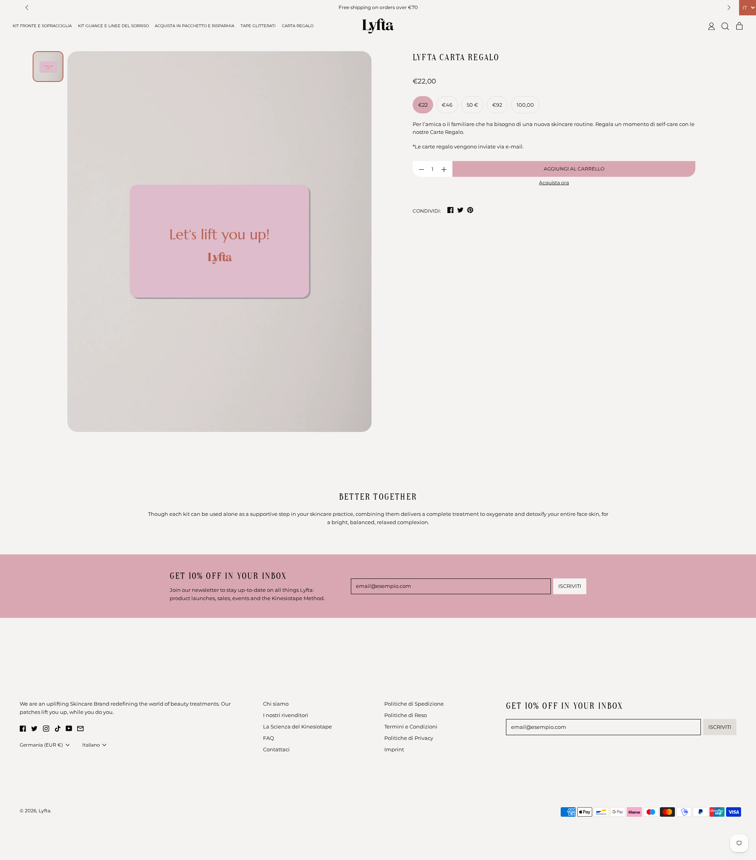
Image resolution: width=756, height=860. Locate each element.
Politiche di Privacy (408, 738)
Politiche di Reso (405, 715)
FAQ (268, 738)
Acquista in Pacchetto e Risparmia (194, 25)
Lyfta (44, 811)
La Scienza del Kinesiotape (297, 726)
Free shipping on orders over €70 (378, 7)
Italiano (91, 745)
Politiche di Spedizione (414, 704)
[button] (27, 7)
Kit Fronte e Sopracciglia (42, 25)
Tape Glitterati (258, 25)
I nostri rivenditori (285, 715)
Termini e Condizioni (410, 726)
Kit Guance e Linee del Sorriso (113, 25)
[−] (421, 169)
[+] (443, 169)
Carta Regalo (297, 25)
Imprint (394, 749)
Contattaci (276, 749)
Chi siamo (276, 704)
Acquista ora (554, 182)
